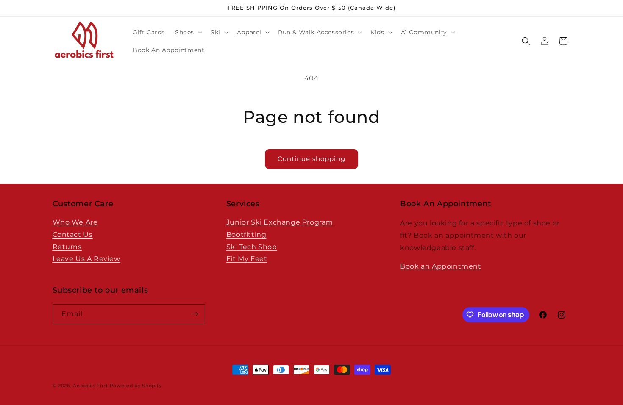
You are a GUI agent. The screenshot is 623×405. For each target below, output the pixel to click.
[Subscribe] (195, 314)
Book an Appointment (440, 266)
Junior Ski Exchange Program (279, 222)
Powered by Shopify (136, 385)
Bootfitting (246, 234)
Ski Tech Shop (251, 247)
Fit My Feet (246, 259)
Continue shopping (311, 159)
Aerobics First (90, 385)
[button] (188, 32)
